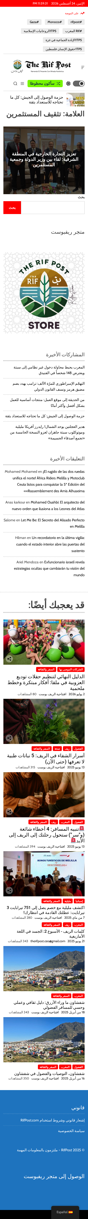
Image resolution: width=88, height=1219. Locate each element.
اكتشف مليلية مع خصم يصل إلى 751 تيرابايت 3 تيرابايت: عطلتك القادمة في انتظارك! (46, 910)
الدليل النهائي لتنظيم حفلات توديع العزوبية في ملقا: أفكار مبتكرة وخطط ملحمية (46, 682)
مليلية (68, 901)
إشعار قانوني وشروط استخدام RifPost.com (53, 1120)
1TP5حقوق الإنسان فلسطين (64, 49)
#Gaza (34, 22)
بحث (81, 197)
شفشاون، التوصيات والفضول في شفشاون (49, 1073)
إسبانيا (79, 901)
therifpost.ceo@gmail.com (47, 941)
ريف (67, 748)
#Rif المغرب (73, 31)
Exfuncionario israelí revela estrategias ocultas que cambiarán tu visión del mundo (49, 568)
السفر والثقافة (46, 669)
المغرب (65, 822)
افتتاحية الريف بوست (52, 694)
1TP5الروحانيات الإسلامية (40, 31)
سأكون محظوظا (42, 83)
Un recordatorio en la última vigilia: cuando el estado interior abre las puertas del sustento (50, 544)
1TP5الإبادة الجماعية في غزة (64, 40)
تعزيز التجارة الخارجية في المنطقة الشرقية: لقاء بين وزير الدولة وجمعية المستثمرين (44, 159)
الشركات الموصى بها (71, 669)
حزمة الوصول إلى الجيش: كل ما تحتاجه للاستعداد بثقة (45, 416)
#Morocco (55, 22)
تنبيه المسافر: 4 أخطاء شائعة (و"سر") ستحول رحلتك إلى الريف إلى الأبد (47, 835)
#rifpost (76, 22)
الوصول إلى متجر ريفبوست (54, 1176)
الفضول (78, 748)
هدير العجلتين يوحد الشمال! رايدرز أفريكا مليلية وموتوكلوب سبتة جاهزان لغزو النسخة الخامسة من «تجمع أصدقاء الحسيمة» (47, 432)
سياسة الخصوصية (71, 1131)
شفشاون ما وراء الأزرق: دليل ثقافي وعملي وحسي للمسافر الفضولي (49, 1005)
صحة (57, 748)
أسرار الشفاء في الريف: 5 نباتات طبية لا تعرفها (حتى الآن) (46, 758)
